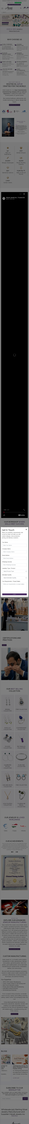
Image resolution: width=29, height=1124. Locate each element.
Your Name (5, 542)
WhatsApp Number (7, 561)
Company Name (6, 548)
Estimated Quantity (7, 574)
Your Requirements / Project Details (11, 581)
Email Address (5, 555)
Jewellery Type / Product (8, 568)
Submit (14, 594)
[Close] (26, 529)
